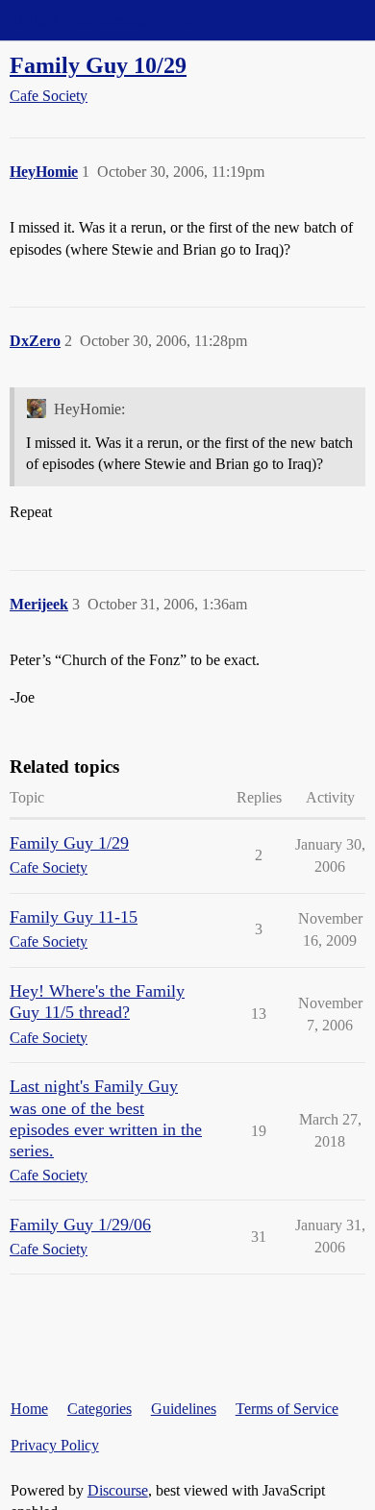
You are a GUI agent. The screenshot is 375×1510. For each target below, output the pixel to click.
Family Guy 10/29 (98, 65)
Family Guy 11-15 (74, 917)
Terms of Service (287, 1408)
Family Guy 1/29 (69, 843)
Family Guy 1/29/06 (80, 1224)
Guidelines (183, 1408)
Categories (99, 1408)
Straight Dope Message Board (101, 20)
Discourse (118, 1490)
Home (29, 1408)
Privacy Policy (55, 1445)
